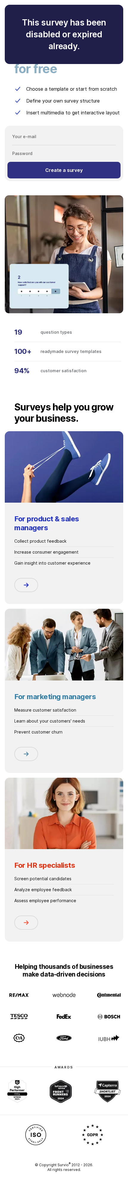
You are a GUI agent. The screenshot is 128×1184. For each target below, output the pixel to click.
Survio (64, 1165)
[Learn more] (26, 585)
